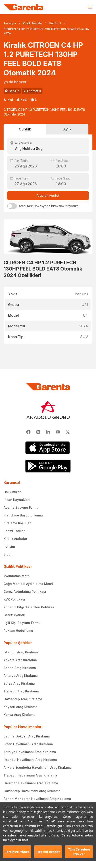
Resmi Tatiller (14, 531)
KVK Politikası (14, 599)
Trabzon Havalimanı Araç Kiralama (30, 775)
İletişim (9, 546)
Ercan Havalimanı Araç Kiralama (28, 744)
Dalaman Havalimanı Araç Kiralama (31, 783)
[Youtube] (58, 432)
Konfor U (55, 23)
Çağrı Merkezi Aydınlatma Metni (28, 584)
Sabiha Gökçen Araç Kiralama (27, 736)
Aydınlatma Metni (17, 576)
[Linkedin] (48, 432)
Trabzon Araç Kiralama (21, 691)
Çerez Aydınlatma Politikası (25, 591)
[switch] (12, 206)
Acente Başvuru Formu (21, 507)
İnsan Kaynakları (17, 500)
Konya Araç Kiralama (19, 714)
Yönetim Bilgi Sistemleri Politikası (29, 607)
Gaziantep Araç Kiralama (23, 699)
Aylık (67, 129)
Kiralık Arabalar (32, 23)
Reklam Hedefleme (18, 630)
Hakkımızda (13, 492)
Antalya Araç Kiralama (21, 675)
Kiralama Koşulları (17, 523)
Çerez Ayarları (14, 615)
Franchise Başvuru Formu (23, 515)
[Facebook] (28, 432)
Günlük (25, 129)
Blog (7, 554)
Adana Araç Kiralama (20, 668)
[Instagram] (38, 432)
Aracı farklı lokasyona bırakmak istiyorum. (49, 206)
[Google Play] (48, 466)
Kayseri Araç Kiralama (21, 707)
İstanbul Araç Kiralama (21, 652)
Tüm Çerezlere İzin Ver (79, 851)
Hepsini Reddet (48, 852)
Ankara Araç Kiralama (20, 660)
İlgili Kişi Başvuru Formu (22, 623)
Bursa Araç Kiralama (19, 683)
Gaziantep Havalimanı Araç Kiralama (32, 791)
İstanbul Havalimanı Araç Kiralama (30, 760)
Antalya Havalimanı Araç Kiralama (30, 752)
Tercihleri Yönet (17, 852)
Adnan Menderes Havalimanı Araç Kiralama (37, 799)
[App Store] (48, 447)
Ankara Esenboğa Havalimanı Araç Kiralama (38, 767)
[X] (67, 432)
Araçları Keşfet (48, 195)
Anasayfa (10, 23)
